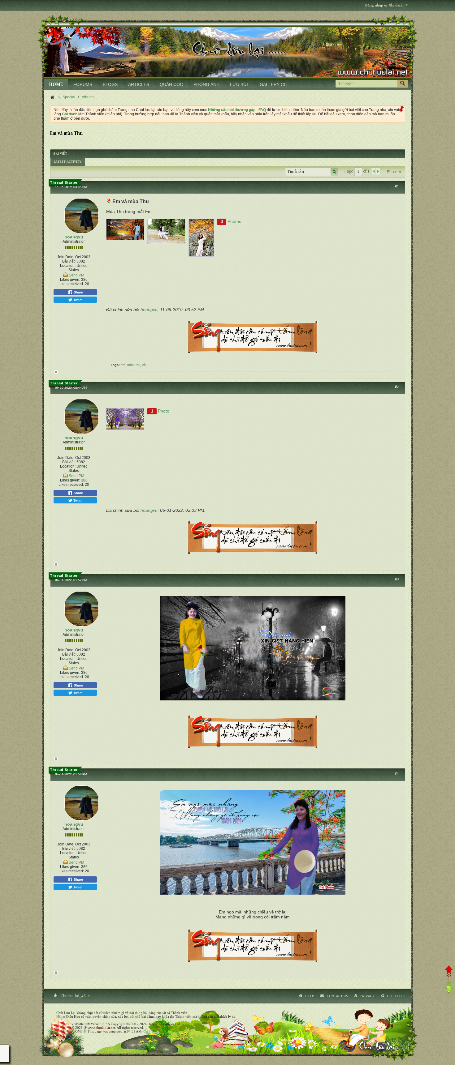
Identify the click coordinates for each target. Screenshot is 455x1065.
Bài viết (60, 154)
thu (138, 365)
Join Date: (65, 257)
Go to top (396, 996)
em (123, 365)
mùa (130, 365)
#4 (397, 774)
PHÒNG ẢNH (206, 84)
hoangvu (73, 236)
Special (69, 97)
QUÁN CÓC (171, 84)
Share (78, 292)
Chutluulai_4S (73, 996)
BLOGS (110, 84)
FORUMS (82, 84)
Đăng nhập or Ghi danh (384, 5)
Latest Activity (67, 162)
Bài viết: (69, 261)
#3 (397, 579)
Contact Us (337, 996)
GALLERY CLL (274, 84)
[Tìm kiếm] (402, 84)
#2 (397, 387)
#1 (397, 186)
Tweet (77, 299)
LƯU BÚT (239, 84)
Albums (88, 97)
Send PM (76, 275)
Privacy (367, 996)
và (144, 365)
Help (309, 996)
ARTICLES (138, 84)
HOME (56, 85)
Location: (68, 265)
